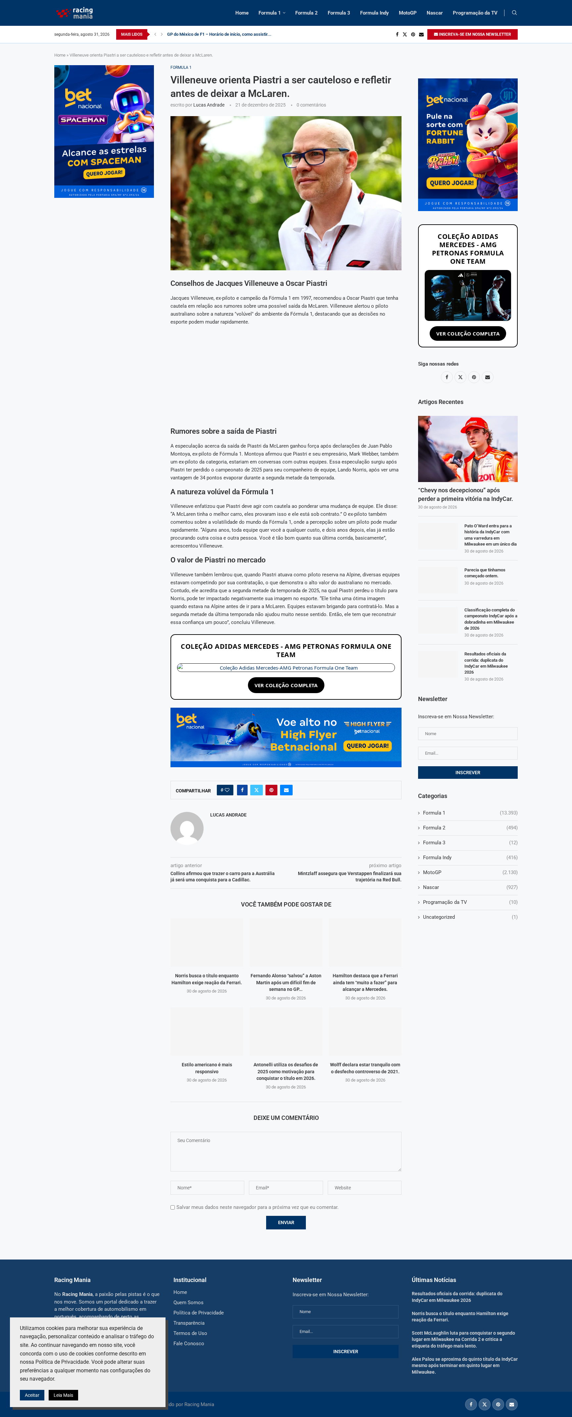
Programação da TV (475, 13)
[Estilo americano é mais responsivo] (206, 1031)
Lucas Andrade (208, 105)
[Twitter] (404, 34)
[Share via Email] (286, 790)
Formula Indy (374, 13)
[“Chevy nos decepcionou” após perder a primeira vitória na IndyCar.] (468, 449)
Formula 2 (306, 13)
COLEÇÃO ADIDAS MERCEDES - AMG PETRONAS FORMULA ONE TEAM (286, 650)
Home (242, 13)
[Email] (421, 34)
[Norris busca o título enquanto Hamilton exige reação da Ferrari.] (206, 942)
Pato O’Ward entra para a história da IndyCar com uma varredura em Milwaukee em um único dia (490, 535)
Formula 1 (270, 13)
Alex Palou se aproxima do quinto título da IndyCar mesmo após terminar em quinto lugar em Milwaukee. (465, 1365)
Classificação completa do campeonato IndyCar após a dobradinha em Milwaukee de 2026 (490, 619)
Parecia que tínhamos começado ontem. (484, 572)
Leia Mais (63, 1395)
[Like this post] (227, 790)
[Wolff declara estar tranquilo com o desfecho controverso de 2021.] (365, 1031)
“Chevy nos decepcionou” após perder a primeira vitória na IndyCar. (465, 494)
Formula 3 (339, 13)
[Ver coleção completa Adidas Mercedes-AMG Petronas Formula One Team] (286, 667)
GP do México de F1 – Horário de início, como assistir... (219, 34)
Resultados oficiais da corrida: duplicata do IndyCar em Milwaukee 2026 (486, 663)
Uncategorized (470, 917)
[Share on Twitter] (256, 790)
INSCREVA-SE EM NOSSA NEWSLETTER (474, 34)
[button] (155, 34)
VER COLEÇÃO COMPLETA (286, 685)
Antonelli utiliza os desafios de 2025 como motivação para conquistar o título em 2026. (286, 1071)
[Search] (514, 13)
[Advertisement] (286, 378)
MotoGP (408, 13)
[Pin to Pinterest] (271, 790)
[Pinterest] (413, 34)
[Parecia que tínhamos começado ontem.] (438, 580)
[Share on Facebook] (242, 790)
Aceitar (32, 1395)
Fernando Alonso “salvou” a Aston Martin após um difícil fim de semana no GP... (286, 982)
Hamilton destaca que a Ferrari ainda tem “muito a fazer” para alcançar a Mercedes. (365, 982)
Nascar (435, 13)
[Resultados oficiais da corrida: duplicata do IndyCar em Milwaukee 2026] (438, 664)
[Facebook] (397, 34)
